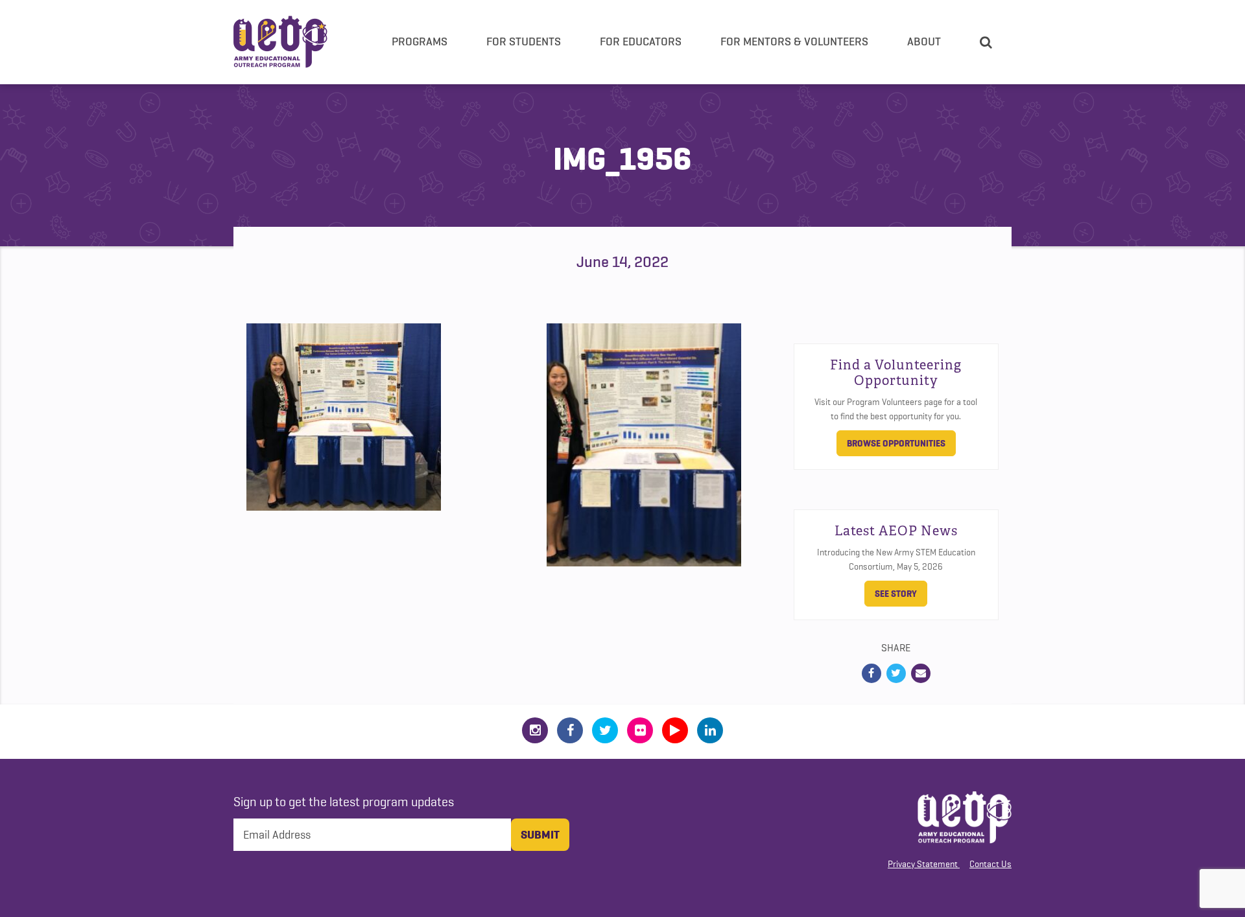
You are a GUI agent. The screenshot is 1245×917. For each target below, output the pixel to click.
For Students (523, 41)
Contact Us (990, 864)
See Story (896, 593)
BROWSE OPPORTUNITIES (896, 443)
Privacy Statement (923, 864)
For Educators (641, 41)
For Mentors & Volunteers (794, 41)
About (924, 41)
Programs (419, 41)
